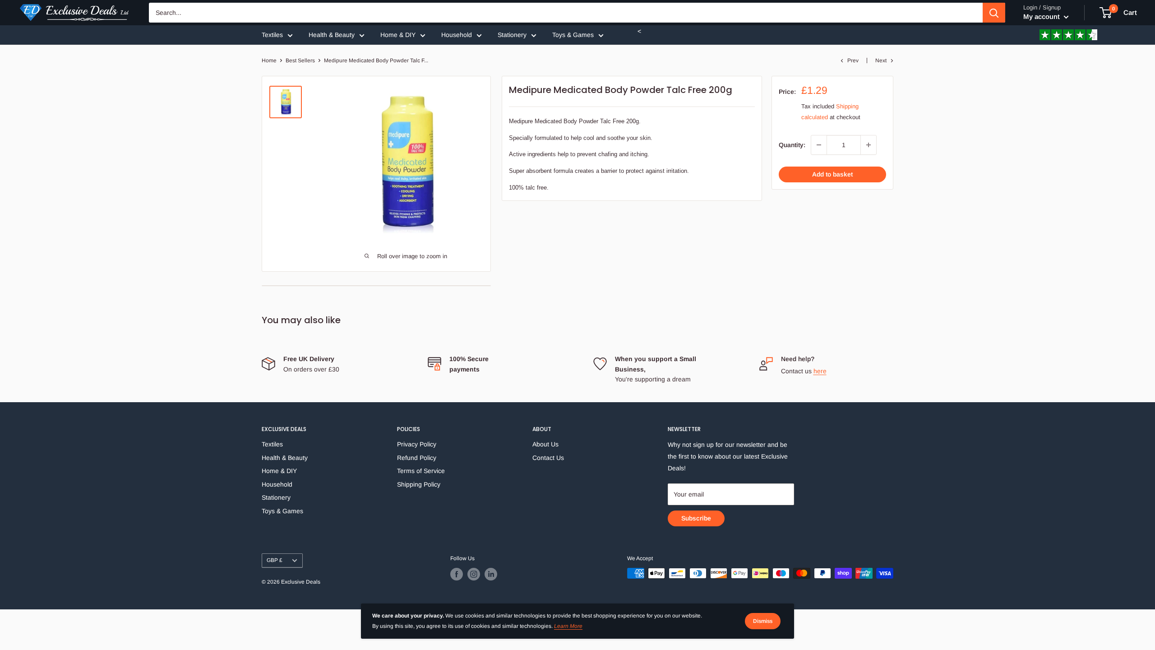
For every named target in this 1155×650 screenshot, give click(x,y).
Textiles (272, 34)
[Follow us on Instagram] (473, 574)
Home (269, 60)
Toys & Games (573, 34)
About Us (545, 444)
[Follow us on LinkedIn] (491, 574)
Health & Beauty (332, 34)
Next (881, 60)
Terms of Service (421, 470)
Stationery (512, 34)
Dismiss (762, 621)
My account (1042, 16)
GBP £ (274, 560)
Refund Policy (416, 457)
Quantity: (792, 145)
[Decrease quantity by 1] (819, 144)
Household (456, 34)
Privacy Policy (416, 444)
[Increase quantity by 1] (868, 144)
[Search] (994, 13)
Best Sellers (300, 60)
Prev (853, 60)
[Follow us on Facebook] (456, 574)
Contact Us (548, 457)
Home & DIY (398, 34)
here (820, 371)
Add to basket (832, 174)
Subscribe (696, 518)
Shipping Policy (418, 484)
